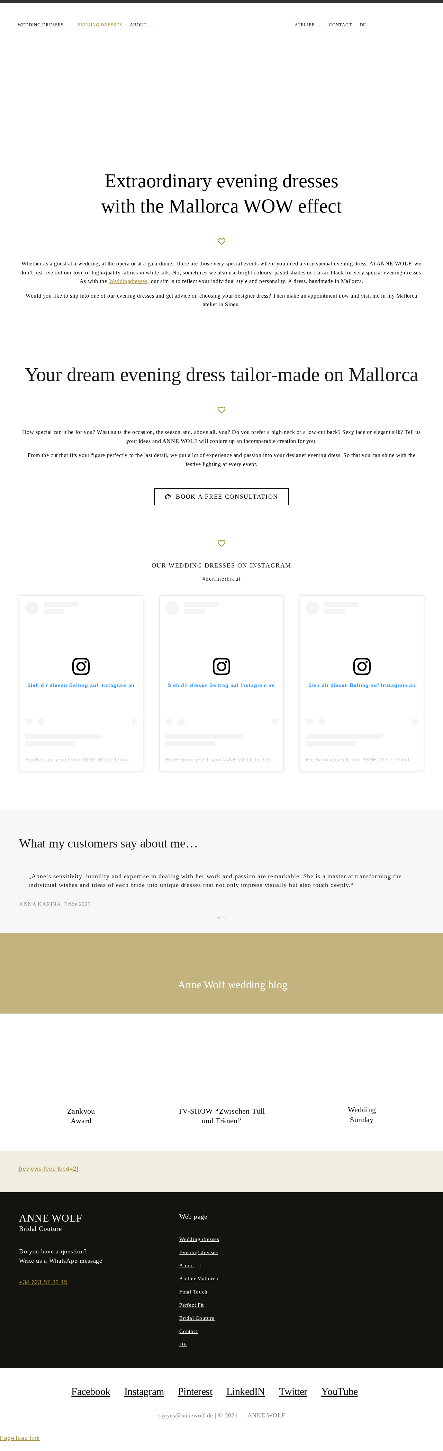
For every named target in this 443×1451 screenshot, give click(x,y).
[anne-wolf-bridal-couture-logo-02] (221, 16)
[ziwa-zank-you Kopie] (81, 1048)
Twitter (293, 1391)
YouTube (339, 1391)
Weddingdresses (128, 281)
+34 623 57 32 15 (43, 1282)
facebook (90, 1391)
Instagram (144, 1391)
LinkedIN (245, 1391)
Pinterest (195, 1391)
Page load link (20, 1438)
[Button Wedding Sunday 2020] (362, 1048)
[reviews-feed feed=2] (48, 1169)
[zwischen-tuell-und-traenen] (221, 1048)
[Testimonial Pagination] (218, 917)
